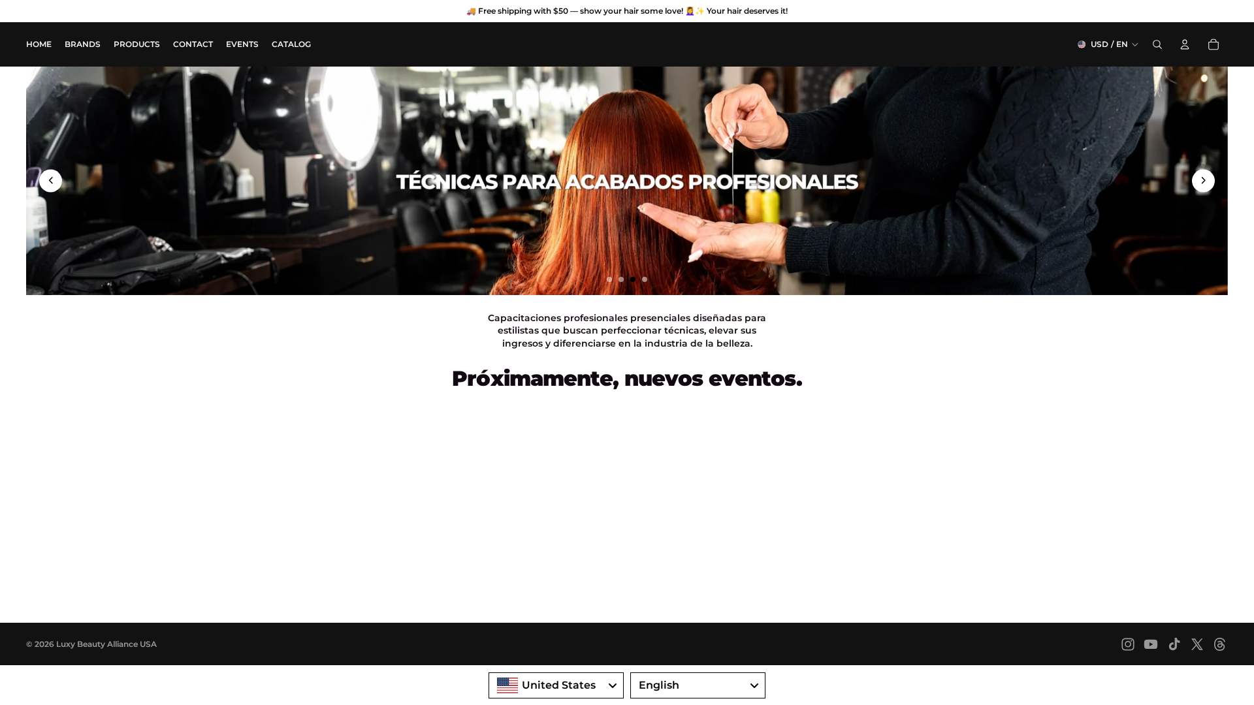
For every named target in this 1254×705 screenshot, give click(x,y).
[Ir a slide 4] (644, 279)
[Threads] (1220, 644)
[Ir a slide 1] (609, 279)
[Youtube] (1151, 644)
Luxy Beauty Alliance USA (106, 644)
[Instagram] (1128, 644)
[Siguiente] (1203, 180)
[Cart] (1213, 44)
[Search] (1157, 44)
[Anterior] (50, 180)
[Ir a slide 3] (632, 279)
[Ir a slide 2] (621, 279)
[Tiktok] (1174, 644)
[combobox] (556, 685)
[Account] (1184, 44)
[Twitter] (1197, 644)
